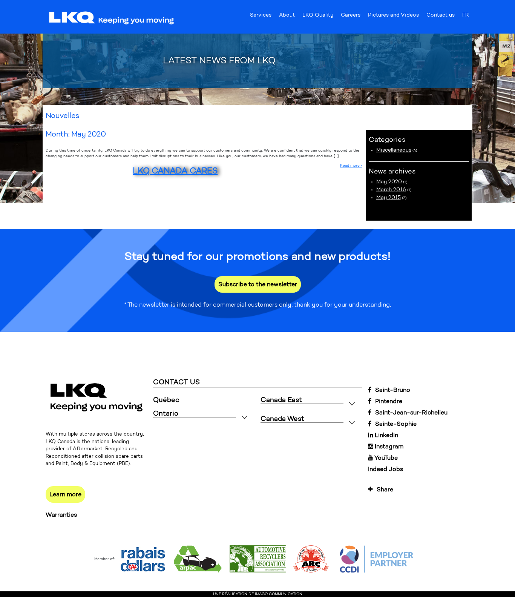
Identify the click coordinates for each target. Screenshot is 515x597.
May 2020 (389, 181)
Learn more (65, 494)
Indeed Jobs (385, 469)
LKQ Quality (317, 16)
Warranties (61, 514)
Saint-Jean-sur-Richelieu (411, 412)
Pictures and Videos (393, 16)
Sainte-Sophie (396, 423)
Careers (350, 16)
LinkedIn (385, 435)
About (287, 16)
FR (465, 16)
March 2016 (391, 189)
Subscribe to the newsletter (257, 284)
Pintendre (388, 401)
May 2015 (388, 197)
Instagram (388, 446)
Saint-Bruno (392, 389)
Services (260, 16)
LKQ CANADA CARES (175, 171)
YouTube (385, 457)
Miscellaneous (393, 150)
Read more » (351, 165)
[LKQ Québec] (112, 17)
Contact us (440, 16)
